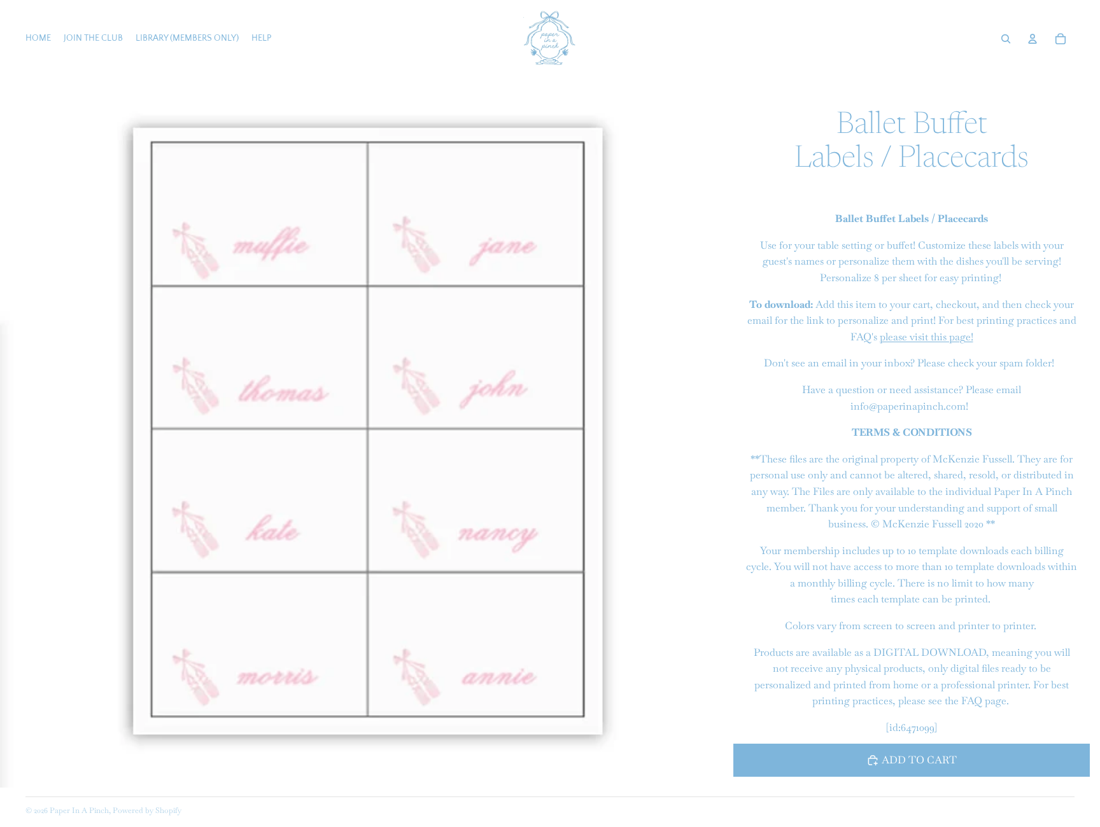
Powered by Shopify (147, 810)
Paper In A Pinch (79, 810)
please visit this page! (926, 337)
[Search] (1006, 39)
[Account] (1033, 39)
